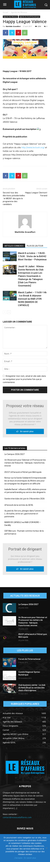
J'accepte (18, 858)
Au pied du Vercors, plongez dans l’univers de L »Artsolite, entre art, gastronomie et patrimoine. (24, 514)
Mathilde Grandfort (13, 26)
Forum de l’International (29, 659)
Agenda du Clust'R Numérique (29, 17)
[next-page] (9, 312)
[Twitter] (12, 32)
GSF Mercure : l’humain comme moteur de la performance (24, 532)
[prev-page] (4, 312)
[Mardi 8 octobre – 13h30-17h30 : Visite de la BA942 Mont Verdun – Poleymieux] (10, 256)
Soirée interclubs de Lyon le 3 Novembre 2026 (24, 499)
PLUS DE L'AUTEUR (35, 246)
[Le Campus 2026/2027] (9, 607)
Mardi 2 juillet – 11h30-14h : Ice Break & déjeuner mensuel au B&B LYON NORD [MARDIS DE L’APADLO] (32, 299)
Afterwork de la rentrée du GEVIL (18, 505)
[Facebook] (5, 32)
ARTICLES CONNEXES (13, 246)
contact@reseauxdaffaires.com (17, 817)
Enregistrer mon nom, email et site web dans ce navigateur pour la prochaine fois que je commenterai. (24, 379)
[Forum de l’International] (9, 662)
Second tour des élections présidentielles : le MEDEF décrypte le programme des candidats (14, 198)
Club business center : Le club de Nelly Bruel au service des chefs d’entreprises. (31, 688)
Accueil (5, 12)
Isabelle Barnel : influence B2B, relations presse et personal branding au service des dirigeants (25, 490)
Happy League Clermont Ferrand (36, 194)
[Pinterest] (18, 32)
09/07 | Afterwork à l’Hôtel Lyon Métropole (23, 472)
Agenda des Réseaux (19, 12)
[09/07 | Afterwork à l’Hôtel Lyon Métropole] (9, 637)
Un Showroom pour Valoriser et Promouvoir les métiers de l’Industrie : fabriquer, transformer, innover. (25, 463)
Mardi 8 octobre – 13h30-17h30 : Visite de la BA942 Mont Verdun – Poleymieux (32, 256)
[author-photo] (25, 228)
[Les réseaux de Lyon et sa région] (25, 767)
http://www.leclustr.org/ (32, 147)
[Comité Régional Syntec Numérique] (9, 675)
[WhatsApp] (25, 32)
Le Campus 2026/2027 (14, 454)
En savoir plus (25, 431)
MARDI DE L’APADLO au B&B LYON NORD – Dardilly (22, 523)
